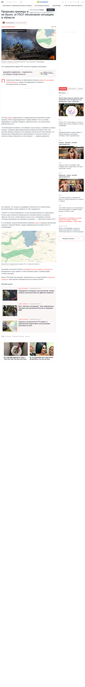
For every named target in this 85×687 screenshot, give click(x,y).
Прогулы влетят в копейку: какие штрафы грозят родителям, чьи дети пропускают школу (71, 166)
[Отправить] (21, 2)
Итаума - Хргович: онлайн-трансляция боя (68, 143)
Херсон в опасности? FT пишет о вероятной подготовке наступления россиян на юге (34, 323)
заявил (9, 117)
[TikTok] (78, 2)
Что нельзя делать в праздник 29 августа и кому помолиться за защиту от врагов (71, 199)
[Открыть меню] (2, 2)
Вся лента (62, 93)
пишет (37, 223)
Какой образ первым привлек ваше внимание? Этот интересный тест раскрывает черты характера (71, 99)
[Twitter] (73, 2)
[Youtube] (71, 2)
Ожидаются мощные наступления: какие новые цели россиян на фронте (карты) (36, 292)
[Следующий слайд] (83, 5)
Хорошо (50, 9)
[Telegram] (68, 2)
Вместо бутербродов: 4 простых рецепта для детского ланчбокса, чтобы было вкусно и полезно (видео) (71, 230)
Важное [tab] (80, 88)
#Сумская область (18, 336)
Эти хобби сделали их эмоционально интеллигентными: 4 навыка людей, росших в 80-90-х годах (71, 209)
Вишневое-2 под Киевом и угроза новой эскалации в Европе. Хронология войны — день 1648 (70, 219)
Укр (83, 2)
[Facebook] (63, 2)
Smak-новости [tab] (72, 88)
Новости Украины (23, 288)
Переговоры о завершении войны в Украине (17, 5)
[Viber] (65, 2)
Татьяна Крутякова (10, 22)
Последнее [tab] (63, 88)
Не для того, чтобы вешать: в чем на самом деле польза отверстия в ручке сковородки (71, 123)
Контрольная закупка (42, 5)
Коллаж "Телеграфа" (37, 62)
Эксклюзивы (56, 5)
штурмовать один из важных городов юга (37, 269)
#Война (27, 336)
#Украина (8, 336)
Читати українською (8, 26)
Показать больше (68, 238)
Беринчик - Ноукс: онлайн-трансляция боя (68, 176)
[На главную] (42, 2)
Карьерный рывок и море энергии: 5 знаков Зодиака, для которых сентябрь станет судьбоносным (70, 134)
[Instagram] (75, 2)
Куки (41, 9)
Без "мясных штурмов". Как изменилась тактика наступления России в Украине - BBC (36, 308)
